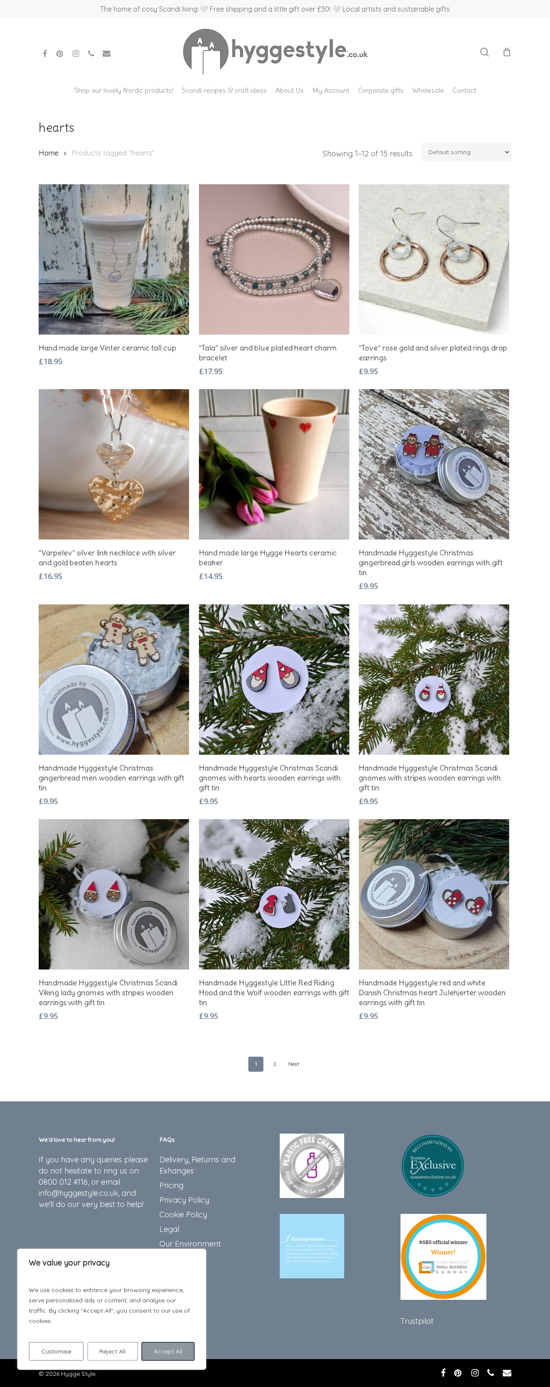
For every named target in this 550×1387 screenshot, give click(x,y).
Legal (169, 1229)
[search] (485, 52)
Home (48, 152)
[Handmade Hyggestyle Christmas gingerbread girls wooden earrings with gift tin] (434, 464)
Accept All (168, 1351)
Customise (56, 1351)
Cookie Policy (183, 1214)
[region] (111, 1309)
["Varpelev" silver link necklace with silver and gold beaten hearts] (114, 464)
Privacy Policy (184, 1200)
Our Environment (190, 1244)
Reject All (112, 1351)
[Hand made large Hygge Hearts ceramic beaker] (274, 464)
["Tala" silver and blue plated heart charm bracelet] (274, 259)
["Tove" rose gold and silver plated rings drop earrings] (434, 259)
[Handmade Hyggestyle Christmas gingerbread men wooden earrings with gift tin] (114, 679)
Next (293, 1064)
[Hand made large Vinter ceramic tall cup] (114, 259)
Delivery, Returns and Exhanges (197, 1165)
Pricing (171, 1185)
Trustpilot (417, 1321)
